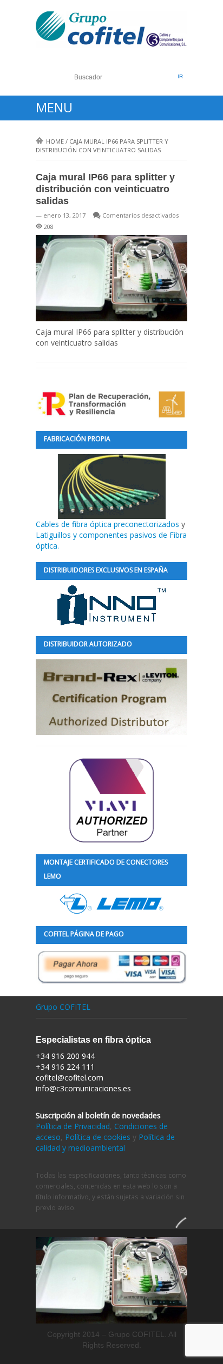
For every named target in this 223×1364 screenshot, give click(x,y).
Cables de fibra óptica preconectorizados (108, 524)
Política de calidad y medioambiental (105, 1142)
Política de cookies (97, 1137)
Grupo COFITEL (63, 1007)
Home (55, 141)
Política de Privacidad (73, 1126)
